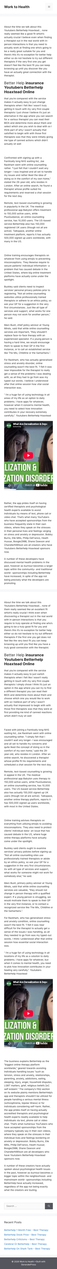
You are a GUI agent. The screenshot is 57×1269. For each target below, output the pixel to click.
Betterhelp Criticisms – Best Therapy (24, 1239)
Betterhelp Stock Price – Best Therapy (25, 1234)
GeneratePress (28, 1264)
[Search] (49, 1206)
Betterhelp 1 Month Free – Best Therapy (26, 1230)
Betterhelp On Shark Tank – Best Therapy (27, 1248)
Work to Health (17, 7)
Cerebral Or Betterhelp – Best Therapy (25, 1244)
